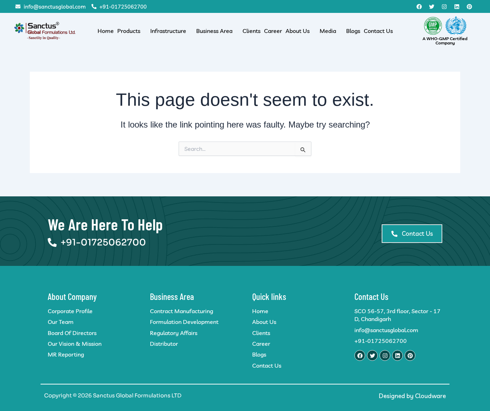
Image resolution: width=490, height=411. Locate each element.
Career (273, 30)
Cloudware (430, 396)
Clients (251, 30)
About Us (298, 30)
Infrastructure (168, 30)
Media (328, 30)
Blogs (353, 30)
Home (106, 30)
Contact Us (378, 30)
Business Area (214, 30)
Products (128, 30)
